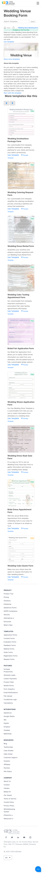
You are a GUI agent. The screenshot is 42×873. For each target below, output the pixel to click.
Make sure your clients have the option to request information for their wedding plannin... (20, 571)
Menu (38, 3)
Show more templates (12, 59)
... (15, 28)
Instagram (30, 837)
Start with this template (12, 93)
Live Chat (38, 869)
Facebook (6, 837)
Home (8, 28)
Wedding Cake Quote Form (20, 566)
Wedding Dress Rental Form (21, 246)
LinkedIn (18, 837)
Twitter (12, 837)
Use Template (9, 42)
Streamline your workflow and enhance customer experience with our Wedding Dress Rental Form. (20, 252)
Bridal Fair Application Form (21, 348)
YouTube (24, 837)
